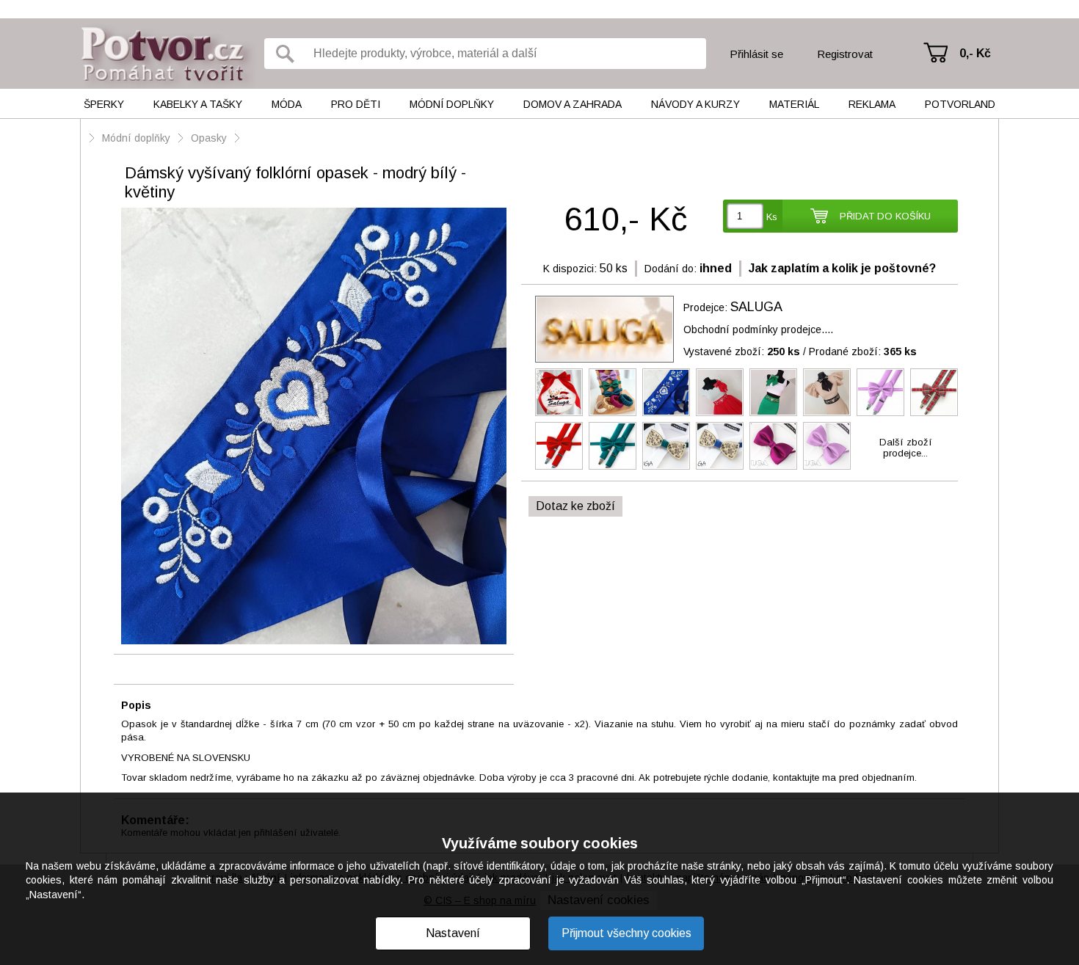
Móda (287, 104)
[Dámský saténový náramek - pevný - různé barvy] (612, 392)
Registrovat (845, 54)
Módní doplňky (452, 104)
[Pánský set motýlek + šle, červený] (559, 446)
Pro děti (355, 104)
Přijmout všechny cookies (626, 933)
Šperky (104, 104)
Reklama (872, 104)
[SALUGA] (604, 329)
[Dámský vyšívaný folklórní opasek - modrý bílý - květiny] (313, 427)
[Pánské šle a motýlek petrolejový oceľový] (612, 446)
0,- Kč (975, 53)
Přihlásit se (756, 54)
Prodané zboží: (863, 351)
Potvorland (960, 104)
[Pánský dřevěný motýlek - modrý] (720, 446)
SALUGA (756, 306)
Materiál (794, 104)
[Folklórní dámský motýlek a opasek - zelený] (773, 392)
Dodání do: (670, 268)
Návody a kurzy (695, 104)
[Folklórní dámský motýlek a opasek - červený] (720, 392)
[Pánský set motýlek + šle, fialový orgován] (880, 392)
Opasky (209, 138)
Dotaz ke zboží (575, 506)
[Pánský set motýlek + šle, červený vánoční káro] (934, 392)
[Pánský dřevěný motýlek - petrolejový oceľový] (666, 446)
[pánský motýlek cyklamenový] (773, 446)
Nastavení (453, 933)
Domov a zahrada (572, 104)
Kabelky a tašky (197, 104)
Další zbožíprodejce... (905, 448)
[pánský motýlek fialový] (827, 446)
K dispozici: (570, 268)
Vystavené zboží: (741, 351)
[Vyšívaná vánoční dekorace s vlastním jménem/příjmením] (559, 392)
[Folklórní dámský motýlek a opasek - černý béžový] (827, 392)
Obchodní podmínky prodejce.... (758, 329)
